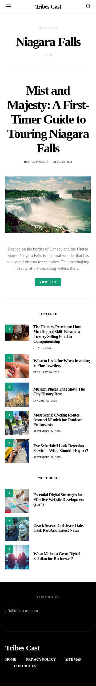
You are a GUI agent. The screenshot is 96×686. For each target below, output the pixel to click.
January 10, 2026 (45, 400)
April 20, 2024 (62, 161)
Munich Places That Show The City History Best (59, 391)
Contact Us (25, 666)
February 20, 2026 (46, 372)
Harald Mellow (36, 161)
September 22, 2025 (47, 457)
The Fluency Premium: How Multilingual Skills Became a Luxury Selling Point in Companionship (57, 334)
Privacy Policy (41, 659)
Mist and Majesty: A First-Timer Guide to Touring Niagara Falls (48, 119)
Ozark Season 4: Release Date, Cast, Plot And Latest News (58, 528)
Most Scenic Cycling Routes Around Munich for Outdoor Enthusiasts (57, 420)
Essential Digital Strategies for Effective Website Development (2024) (59, 499)
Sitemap (73, 659)
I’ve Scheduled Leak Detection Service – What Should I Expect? (60, 448)
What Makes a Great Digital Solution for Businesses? (56, 556)
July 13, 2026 (42, 347)
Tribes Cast (48, 6)
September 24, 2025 (47, 431)
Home (11, 659)
